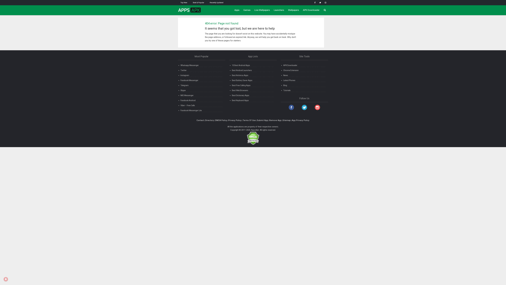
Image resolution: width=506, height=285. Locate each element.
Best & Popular (198, 3)
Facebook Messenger (189, 80)
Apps (236, 10)
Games (246, 10)
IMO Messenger (187, 95)
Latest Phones (289, 80)
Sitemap (287, 120)
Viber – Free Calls (188, 105)
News (285, 75)
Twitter (184, 70)
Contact (200, 120)
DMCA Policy (221, 120)
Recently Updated (216, 3)
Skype (183, 90)
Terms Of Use (249, 120)
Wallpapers (293, 10)
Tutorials (287, 90)
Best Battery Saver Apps (242, 80)
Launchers (279, 10)
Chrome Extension (291, 70)
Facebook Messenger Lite (191, 110)
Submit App (262, 120)
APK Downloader (311, 10)
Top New (184, 3)
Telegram (185, 85)
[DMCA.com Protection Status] (253, 138)
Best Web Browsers (240, 90)
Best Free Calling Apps (241, 85)
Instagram (185, 75)
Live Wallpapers (262, 10)
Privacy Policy (235, 120)
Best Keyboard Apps (240, 100)
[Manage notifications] (6, 279)
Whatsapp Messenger (190, 65)
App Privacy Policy (300, 120)
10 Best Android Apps (241, 65)
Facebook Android (188, 100)
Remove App (275, 120)
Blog (285, 85)
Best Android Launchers (242, 70)
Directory (209, 120)
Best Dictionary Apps (240, 95)
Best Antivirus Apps (240, 75)
